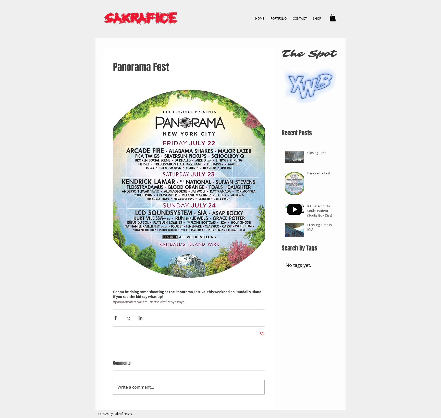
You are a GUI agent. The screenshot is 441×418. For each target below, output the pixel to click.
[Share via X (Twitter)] (128, 318)
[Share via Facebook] (115, 318)
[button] (332, 17)
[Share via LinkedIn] (140, 318)
